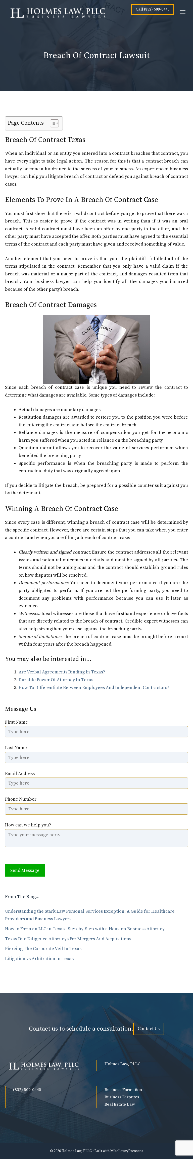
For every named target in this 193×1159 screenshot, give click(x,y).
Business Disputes (122, 1097)
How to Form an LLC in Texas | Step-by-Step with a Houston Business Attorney (85, 929)
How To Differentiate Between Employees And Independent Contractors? (94, 687)
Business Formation (123, 1090)
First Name (16, 722)
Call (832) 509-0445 (152, 9)
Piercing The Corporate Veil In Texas (43, 949)
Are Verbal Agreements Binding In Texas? (62, 672)
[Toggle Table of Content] (52, 123)
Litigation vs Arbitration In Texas (39, 959)
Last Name (16, 748)
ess (140, 1151)
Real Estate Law (120, 1104)
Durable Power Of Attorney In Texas (56, 680)
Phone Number (20, 799)
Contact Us (149, 1029)
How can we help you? (28, 825)
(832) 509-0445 (27, 1090)
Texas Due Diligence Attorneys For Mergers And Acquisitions (68, 939)
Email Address (20, 774)
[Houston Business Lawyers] (56, 13)
